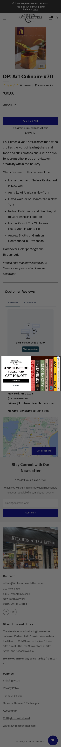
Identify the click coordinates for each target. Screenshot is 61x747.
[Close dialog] (58, 357)
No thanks (16, 385)
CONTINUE (16, 381)
